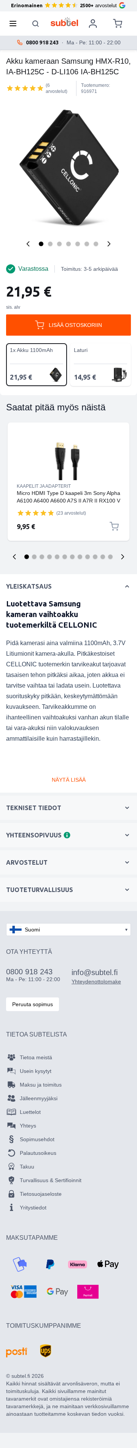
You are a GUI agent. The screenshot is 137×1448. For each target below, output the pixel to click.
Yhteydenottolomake (96, 981)
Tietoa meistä (36, 1057)
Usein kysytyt (35, 1071)
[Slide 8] (80, 557)
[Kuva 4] (68, 243)
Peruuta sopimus (32, 1004)
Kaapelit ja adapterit (44, 486)
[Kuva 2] (50, 243)
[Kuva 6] (86, 243)
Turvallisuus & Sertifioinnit (50, 1180)
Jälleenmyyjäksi (38, 1098)
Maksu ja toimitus (41, 1085)
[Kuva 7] (95, 243)
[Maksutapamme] (19, 1264)
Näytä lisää (69, 780)
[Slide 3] (42, 557)
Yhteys (28, 1126)
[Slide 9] (87, 557)
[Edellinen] (28, 244)
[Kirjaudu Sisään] (92, 23)
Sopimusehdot (37, 1139)
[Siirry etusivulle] (64, 21)
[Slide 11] (103, 557)
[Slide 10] (95, 557)
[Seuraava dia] (122, 556)
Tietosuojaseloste (41, 1194)
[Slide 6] (64, 557)
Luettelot (30, 1112)
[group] (25, 88)
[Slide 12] (110, 557)
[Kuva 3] (59, 243)
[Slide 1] (26, 557)
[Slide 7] (72, 557)
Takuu (27, 1167)
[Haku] (35, 23)
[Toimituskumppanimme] (16, 1352)
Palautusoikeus (38, 1153)
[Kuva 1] (41, 243)
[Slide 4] (49, 557)
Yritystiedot (33, 1208)
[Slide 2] (34, 557)
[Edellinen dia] (14, 556)
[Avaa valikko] (15, 23)
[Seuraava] (108, 244)
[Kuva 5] (77, 243)
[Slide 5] (57, 557)
